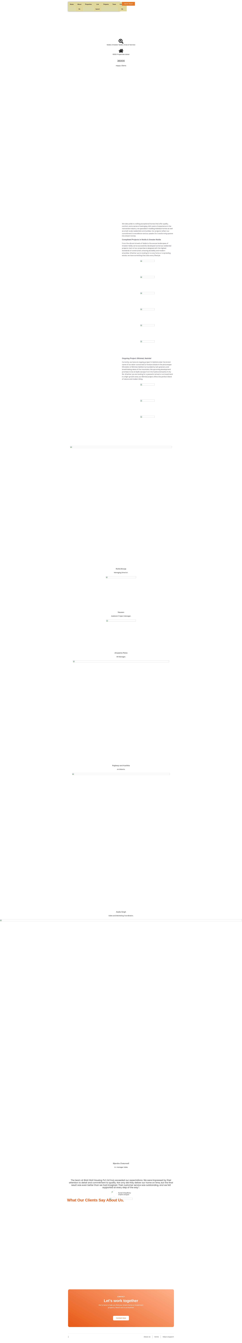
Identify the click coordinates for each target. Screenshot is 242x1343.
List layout (98, 7)
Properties (88, 4)
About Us (79, 7)
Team (114, 4)
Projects (106, 4)
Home (72, 4)
